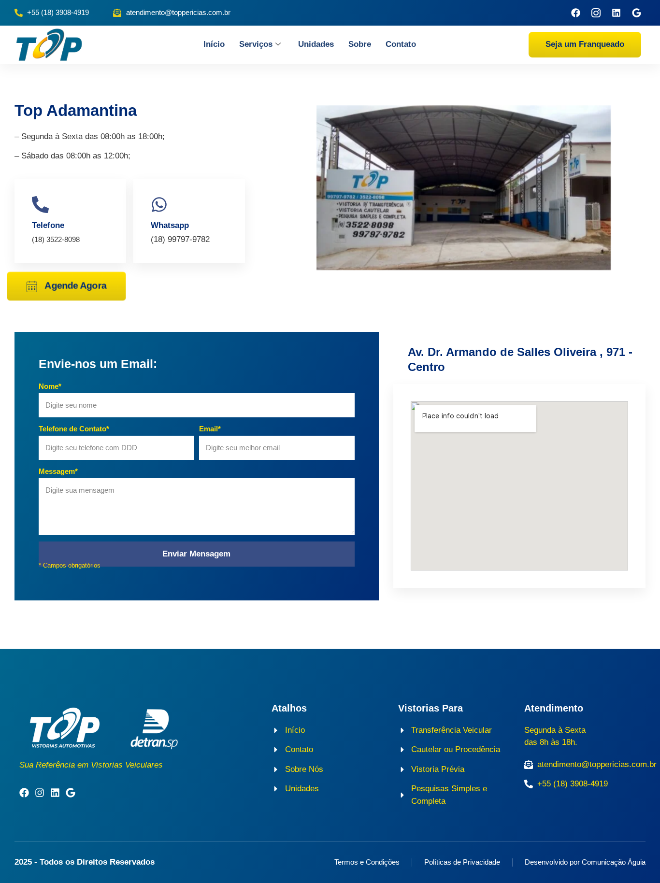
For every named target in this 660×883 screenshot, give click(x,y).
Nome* (50, 386)
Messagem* (58, 471)
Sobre (359, 44)
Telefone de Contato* (74, 429)
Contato (401, 44)
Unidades (316, 44)
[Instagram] (39, 793)
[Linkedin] (616, 12)
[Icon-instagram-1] (596, 12)
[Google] (636, 12)
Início (214, 44)
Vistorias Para (430, 708)
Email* (210, 429)
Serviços (256, 44)
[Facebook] (575, 12)
